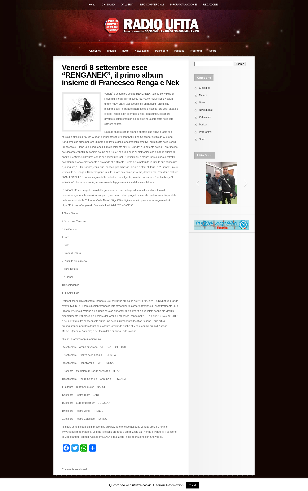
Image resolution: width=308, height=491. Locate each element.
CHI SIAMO (108, 4)
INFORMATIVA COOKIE (183, 4)
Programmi (196, 50)
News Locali (142, 50)
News (125, 50)
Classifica (95, 50)
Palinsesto (161, 50)
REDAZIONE (210, 4)
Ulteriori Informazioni (168, 485)
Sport (212, 50)
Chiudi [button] (192, 485)
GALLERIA (127, 4)
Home (91, 4)
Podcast (179, 50)
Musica (111, 50)
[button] (197, 183)
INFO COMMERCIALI (152, 4)
